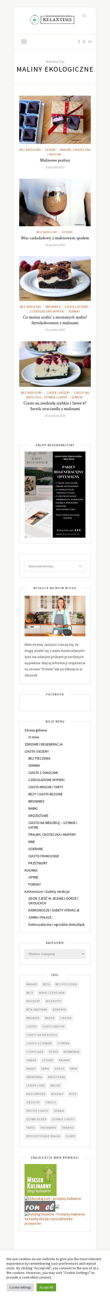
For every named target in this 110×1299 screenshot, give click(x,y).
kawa (45, 1068)
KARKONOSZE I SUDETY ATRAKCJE (54, 910)
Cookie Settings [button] (20, 1287)
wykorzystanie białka (43, 1136)
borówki (59, 1009)
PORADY (34, 884)
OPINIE (33, 877)
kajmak (64, 1060)
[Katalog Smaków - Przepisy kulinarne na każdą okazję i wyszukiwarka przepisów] (55, 1218)
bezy (30, 993)
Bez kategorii (30, 150)
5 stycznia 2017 (55, 167)
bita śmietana (36, 1009)
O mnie (33, 737)
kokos (59, 1068)
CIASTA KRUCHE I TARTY (45, 787)
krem (74, 1068)
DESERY (50, 150)
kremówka (34, 1077)
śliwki (70, 1136)
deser (53, 1052)
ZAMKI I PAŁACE (40, 917)
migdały (57, 1094)
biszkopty (53, 1001)
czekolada (34, 1052)
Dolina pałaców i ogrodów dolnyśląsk (56, 924)
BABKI (32, 808)
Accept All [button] (46, 1287)
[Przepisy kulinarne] (41, 1179)
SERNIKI (74, 311)
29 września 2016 (55, 415)
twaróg (68, 1127)
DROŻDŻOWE (38, 815)
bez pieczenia (66, 984)
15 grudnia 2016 (55, 330)
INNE (31, 841)
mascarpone (36, 1094)
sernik (59, 1111)
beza (46, 984)
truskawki (48, 1127)
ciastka (66, 1018)
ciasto (31, 1026)
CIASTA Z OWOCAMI (43, 772)
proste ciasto (37, 1111)
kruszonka (56, 1077)
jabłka (31, 1060)
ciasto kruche (53, 1026)
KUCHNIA (31, 870)
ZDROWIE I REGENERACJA (44, 744)
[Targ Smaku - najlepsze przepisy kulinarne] (57, 1206)
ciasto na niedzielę (41, 1035)
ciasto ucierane (39, 1043)
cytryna (63, 1043)
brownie (33, 1018)
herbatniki (71, 1052)
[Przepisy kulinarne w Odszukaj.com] (53, 1198)
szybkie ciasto (63, 1119)
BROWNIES (53, 307)
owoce (50, 1102)
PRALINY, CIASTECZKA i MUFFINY (52, 834)
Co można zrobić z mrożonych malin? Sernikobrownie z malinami (55, 320)
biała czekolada (52, 993)
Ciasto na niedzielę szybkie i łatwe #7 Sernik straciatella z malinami (55, 406)
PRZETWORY (37, 863)
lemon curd (35, 1085)
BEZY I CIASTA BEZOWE (45, 794)
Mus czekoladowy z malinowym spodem (55, 238)
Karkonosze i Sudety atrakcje (47, 891)
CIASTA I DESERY (76, 307)
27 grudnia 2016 (55, 245)
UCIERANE (35, 848)
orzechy (33, 1102)
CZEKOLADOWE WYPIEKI (47, 311)
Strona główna (36, 730)
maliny (55, 1085)
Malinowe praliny (55, 160)
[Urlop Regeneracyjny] (55, 494)
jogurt (47, 1060)
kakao (31, 1068)
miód (73, 1094)
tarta (30, 1127)
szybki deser (36, 1119)
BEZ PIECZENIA (39, 758)
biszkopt (33, 1001)
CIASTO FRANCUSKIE (43, 856)
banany (31, 984)
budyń (49, 1018)
